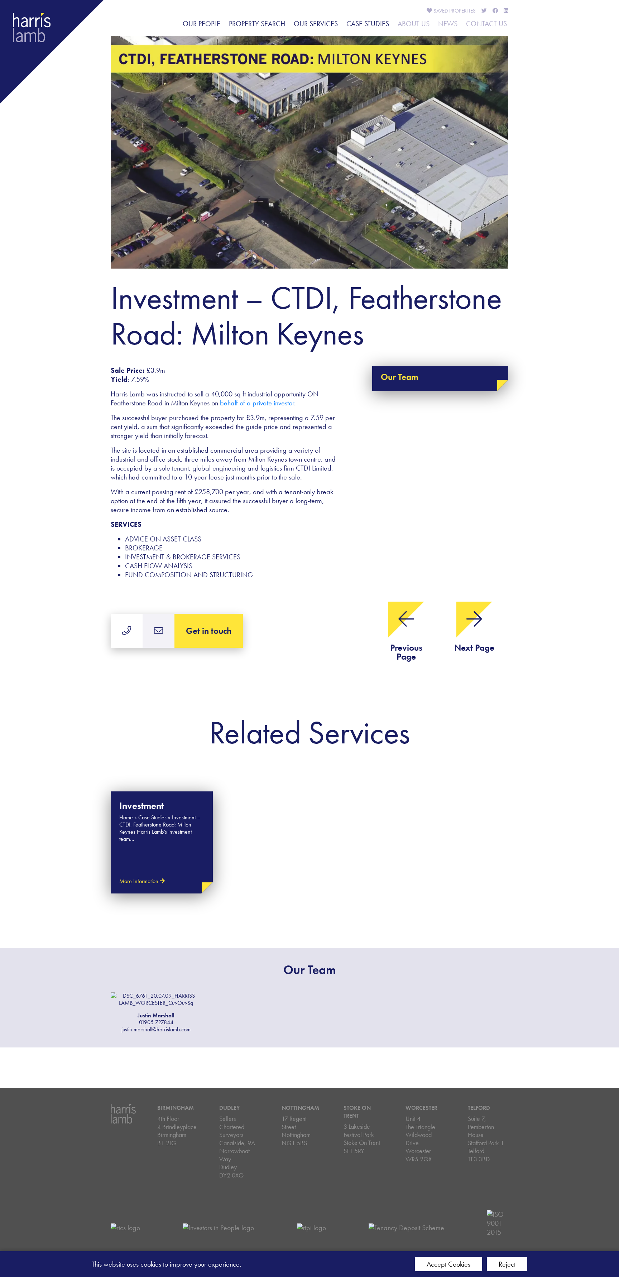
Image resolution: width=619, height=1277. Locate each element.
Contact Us (486, 23)
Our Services (316, 23)
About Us (414, 23)
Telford (479, 1108)
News (447, 23)
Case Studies (367, 23)
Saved (454, 10)
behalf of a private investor (257, 403)
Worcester (421, 1108)
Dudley (229, 1108)
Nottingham (300, 1108)
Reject (507, 1264)
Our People (201, 23)
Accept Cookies (448, 1264)
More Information (139, 881)
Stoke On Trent (357, 1111)
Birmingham (175, 1108)
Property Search (257, 23)
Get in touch (208, 631)
